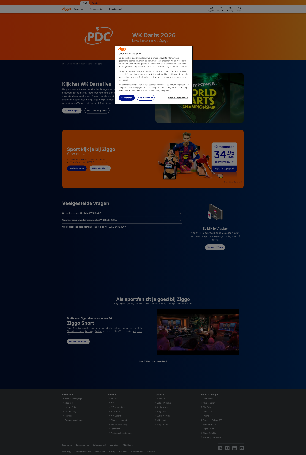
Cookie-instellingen (178, 97)
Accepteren (126, 97)
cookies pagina (167, 87)
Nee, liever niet (145, 97)
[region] (154, 75)
